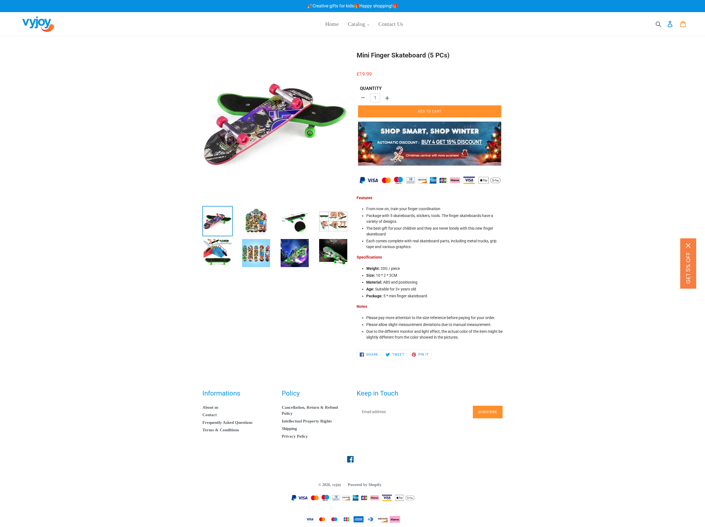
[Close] (688, 245)
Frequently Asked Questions (227, 422)
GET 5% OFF (688, 268)
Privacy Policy (295, 436)
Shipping (289, 428)
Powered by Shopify (364, 485)
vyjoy (336, 485)
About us (210, 407)
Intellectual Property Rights (307, 421)
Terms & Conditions (220, 430)
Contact (209, 415)
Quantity (371, 88)
